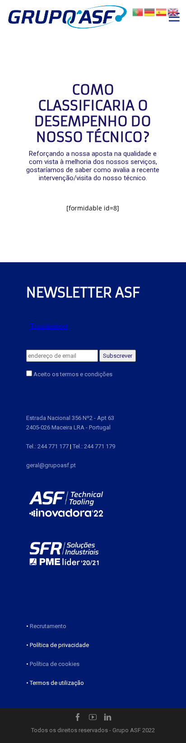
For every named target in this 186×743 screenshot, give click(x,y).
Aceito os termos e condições (72, 374)
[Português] (138, 11)
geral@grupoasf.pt (51, 465)
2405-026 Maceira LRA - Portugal (68, 427)
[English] (173, 11)
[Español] (161, 11)
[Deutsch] (150, 11)
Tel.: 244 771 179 (94, 446)
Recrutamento (48, 626)
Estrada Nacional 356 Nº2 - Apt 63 (70, 418)
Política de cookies (54, 664)
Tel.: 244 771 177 (47, 446)
